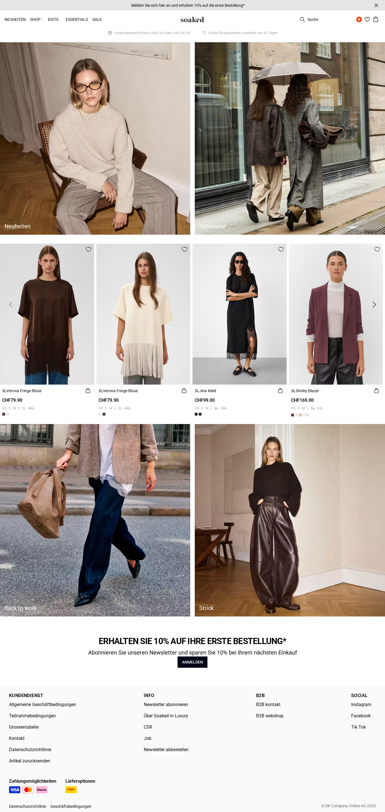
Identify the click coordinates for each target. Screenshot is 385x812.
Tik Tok (358, 727)
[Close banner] (376, 5)
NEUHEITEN (15, 19)
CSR (148, 727)
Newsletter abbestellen (166, 749)
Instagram (361, 704)
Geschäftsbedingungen (70, 806)
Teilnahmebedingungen (32, 715)
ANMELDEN (192, 662)
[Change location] (359, 19)
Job (147, 738)
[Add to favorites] (88, 249)
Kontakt (17, 738)
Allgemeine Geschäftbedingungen (42, 704)
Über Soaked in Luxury (166, 715)
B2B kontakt (268, 704)
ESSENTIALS (77, 19)
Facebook (361, 715)
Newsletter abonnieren (166, 704)
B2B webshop (270, 715)
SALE (97, 19)
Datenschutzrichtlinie (30, 749)
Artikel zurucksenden (29, 761)
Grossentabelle (24, 727)
